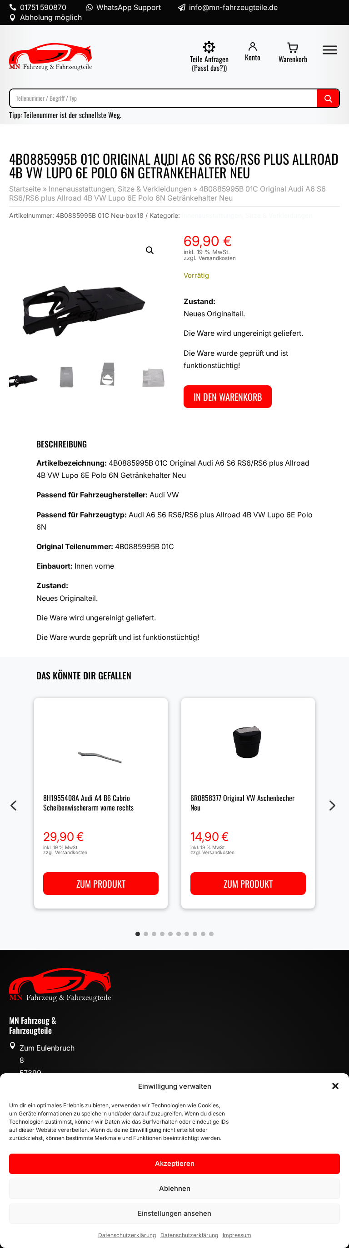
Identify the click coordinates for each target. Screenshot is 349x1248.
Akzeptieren (174, 1163)
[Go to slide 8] (195, 934)
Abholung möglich (51, 17)
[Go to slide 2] (146, 934)
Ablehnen (174, 1188)
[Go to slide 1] (137, 934)
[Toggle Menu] (330, 49)
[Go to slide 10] (211, 934)
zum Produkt (100, 884)
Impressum (237, 1235)
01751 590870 (43, 7)
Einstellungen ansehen (174, 1213)
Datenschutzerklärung (127, 1235)
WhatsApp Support (128, 7)
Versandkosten (217, 258)
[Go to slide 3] (154, 934)
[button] (335, 1086)
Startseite (25, 188)
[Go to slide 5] (170, 934)
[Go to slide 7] (186, 934)
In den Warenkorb (228, 396)
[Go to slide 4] (162, 934)
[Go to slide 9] (203, 934)
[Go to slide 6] (178, 934)
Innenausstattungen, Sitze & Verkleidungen (120, 188)
